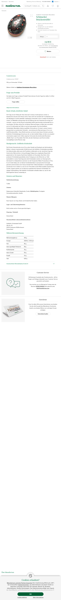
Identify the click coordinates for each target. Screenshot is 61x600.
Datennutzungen (23, 585)
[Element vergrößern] (31, 38)
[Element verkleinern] (29, 38)
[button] (31, 15)
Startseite (4, 10)
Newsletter (11, 1)
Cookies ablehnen (22, 597)
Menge (42, 36)
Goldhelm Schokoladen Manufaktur (27, 87)
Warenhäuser (4, 1)
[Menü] (2, 5)
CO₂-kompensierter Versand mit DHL (47, 47)
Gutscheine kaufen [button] (43, 314)
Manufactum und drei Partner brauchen (19, 583)
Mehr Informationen (38, 597)
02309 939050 (40, 286)
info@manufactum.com (43, 288)
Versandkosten (54, 45)
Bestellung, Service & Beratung (39, 1)
